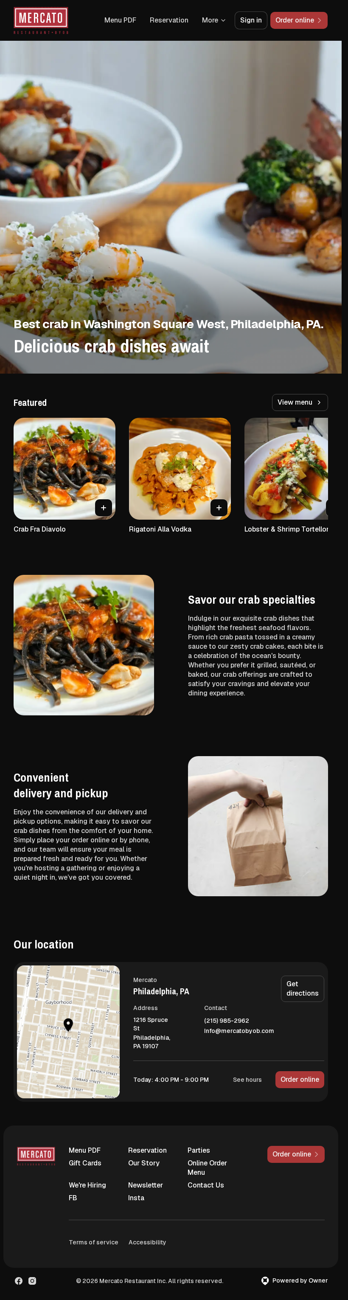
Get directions (302, 988)
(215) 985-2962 (226, 1021)
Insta (136, 1197)
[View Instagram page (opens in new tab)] (32, 1281)
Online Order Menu (207, 1168)
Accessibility (147, 1242)
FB (73, 1197)
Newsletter (145, 1185)
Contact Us (206, 1185)
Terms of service (93, 1242)
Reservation (169, 20)
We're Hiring (87, 1185)
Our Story (144, 1163)
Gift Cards (85, 1163)
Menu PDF (120, 20)
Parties (199, 1150)
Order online (300, 1079)
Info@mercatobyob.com (239, 1031)
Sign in (251, 20)
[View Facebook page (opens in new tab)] (19, 1281)
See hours (247, 1079)
